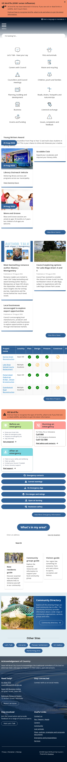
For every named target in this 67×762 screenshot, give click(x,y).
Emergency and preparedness (45, 738)
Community (38, 726)
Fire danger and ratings (35, 494)
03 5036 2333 (6, 683)
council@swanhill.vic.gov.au (11, 685)
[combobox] (53, 19)
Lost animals (39, 729)
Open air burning (35, 500)
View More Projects (53, 399)
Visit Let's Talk (9, 723)
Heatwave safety (35, 507)
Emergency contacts (35, 475)
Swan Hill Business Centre (11, 689)
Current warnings (35, 482)
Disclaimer (11, 752)
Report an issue (10, 703)
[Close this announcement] (65, 2)
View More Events (53, 232)
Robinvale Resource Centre (11, 696)
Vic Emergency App (35, 488)
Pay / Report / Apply (41, 719)
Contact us (38, 716)
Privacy (4, 752)
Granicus (51, 754)
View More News (54, 335)
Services (37, 741)
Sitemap (18, 752)
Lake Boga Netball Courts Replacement (8, 367)
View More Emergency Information (47, 515)
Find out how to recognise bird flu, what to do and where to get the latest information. (35, 13)
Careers (37, 723)
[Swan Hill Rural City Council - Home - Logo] (23, 27)
